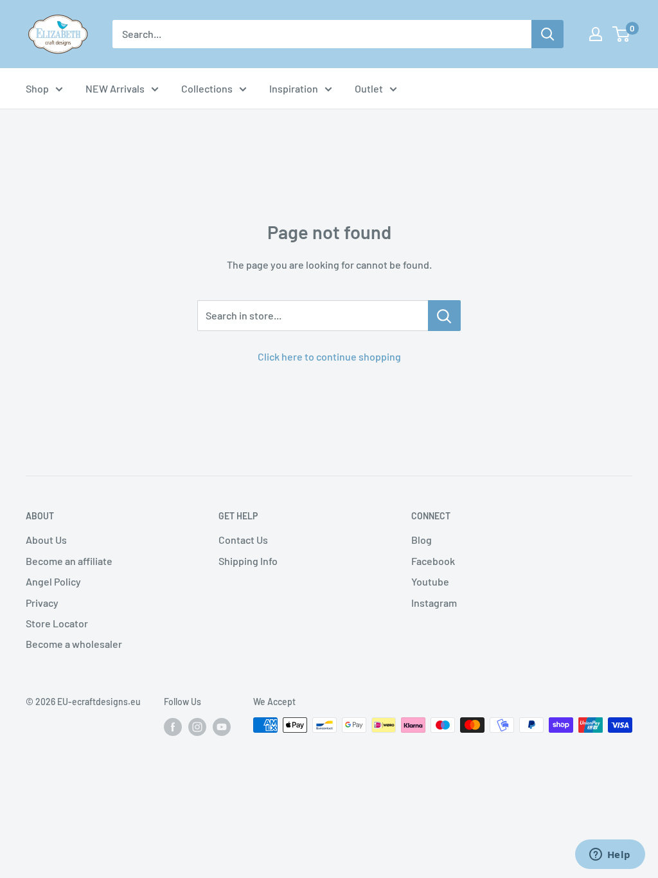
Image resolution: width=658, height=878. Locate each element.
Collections (207, 88)
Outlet (369, 88)
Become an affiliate (69, 561)
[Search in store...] (444, 315)
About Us (46, 539)
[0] (622, 34)
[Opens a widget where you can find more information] (609, 855)
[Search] (547, 34)
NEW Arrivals (115, 88)
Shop (37, 88)
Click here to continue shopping (329, 356)
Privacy (42, 602)
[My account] (595, 34)
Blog (421, 539)
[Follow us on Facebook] (173, 726)
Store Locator (57, 623)
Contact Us (243, 539)
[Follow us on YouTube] (222, 726)
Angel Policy (53, 581)
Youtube (430, 581)
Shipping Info (248, 561)
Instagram (434, 602)
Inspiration (293, 88)
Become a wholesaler (74, 644)
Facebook (433, 561)
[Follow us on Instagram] (197, 726)
